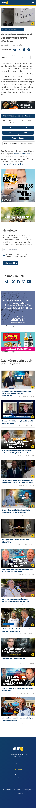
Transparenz (29, 790)
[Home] (5, 2)
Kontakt (18, 780)
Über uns (18, 772)
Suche (18, 763)
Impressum (6, 790)
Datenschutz (17, 790)
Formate (18, 766)
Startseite (18, 761)
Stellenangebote (18, 774)
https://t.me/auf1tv (22, 154)
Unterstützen (18, 769)
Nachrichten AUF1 (10, 29)
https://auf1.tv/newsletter (12, 164)
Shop (18, 777)
